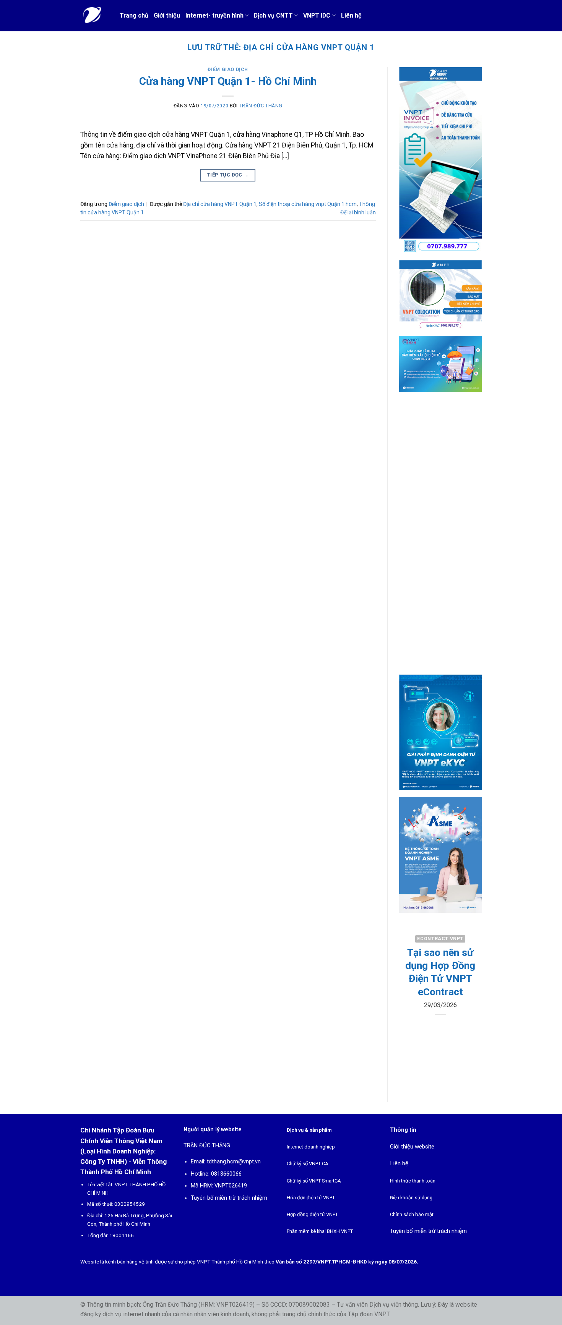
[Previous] (410, 994)
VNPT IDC (316, 15)
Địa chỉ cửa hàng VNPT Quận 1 (220, 204)
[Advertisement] (440, 539)
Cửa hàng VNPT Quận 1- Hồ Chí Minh (228, 81)
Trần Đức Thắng (261, 106)
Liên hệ (351, 15)
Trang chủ (134, 15)
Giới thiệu (167, 15)
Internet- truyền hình (214, 15)
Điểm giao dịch (228, 69)
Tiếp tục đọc (228, 175)
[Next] (470, 994)
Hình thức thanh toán (412, 1181)
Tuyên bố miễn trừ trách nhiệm (229, 1198)
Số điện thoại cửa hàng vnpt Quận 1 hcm (308, 204)
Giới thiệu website (412, 1146)
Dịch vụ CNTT (273, 15)
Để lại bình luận (358, 212)
